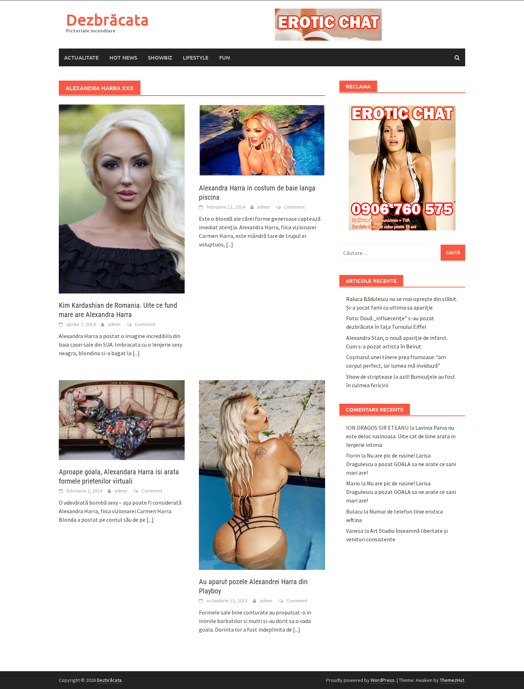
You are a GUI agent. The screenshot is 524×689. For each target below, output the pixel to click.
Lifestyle (196, 57)
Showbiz (160, 57)
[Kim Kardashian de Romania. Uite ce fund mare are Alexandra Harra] (122, 198)
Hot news (123, 57)
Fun (224, 57)
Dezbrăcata (107, 19)
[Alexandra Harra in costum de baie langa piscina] (262, 139)
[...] (136, 353)
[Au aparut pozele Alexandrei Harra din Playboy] (262, 474)
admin (114, 324)
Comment (145, 324)
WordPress (383, 680)
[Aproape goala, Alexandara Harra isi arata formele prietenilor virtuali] (122, 419)
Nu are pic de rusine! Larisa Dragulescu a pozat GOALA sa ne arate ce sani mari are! (401, 464)
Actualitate (81, 57)
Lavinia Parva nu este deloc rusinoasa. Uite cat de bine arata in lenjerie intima (401, 436)
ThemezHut (452, 680)
